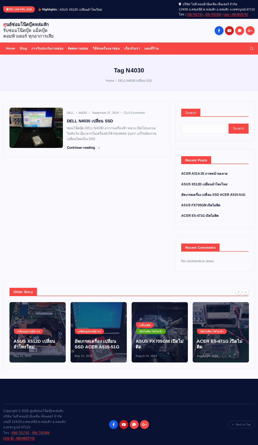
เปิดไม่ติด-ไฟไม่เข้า (119, 331)
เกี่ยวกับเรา (132, 48)
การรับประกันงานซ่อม (47, 48)
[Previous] (239, 291)
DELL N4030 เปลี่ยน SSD (135, 80)
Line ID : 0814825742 (19, 438)
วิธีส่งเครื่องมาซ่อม (106, 48)
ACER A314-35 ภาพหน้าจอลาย (204, 173)
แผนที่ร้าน (151, 48)
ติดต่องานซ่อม (78, 48)
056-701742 (195, 14)
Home (10, 48)
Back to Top (243, 424)
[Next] (245, 291)
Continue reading (81, 148)
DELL (70, 112)
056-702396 (213, 14)
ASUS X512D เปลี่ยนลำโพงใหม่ (204, 184)
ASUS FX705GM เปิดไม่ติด (200, 205)
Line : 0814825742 (236, 14)
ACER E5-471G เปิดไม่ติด (200, 215)
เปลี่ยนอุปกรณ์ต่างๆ (58, 331)
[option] (67, 332)
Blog (23, 48)
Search (190, 113)
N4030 (82, 112)
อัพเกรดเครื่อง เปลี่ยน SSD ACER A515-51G (213, 194)
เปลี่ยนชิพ (113, 325)
